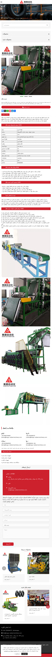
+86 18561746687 (6, 436)
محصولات (12, 18)
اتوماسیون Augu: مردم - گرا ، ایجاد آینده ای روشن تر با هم (13, 609)
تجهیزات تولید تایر (19, 18)
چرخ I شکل (31, 576)
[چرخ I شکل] (38, 563)
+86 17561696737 (30, 436)
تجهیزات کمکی (5, 460)
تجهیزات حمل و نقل (28, 18)
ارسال (8, 544)
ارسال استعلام (27, 107)
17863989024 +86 (30, 443)
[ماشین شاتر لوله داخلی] (14, 563)
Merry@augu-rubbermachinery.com (11, 445)
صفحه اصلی (5, 18)
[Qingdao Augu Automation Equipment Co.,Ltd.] (26, 1)
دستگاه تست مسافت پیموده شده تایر (10, 462)
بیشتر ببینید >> (7, 579)
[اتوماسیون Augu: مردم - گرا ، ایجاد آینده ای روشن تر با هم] (14, 598)
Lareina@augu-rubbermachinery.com (36, 437)
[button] (4, 568)
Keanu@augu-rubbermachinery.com (11, 437)
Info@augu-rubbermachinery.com (17, 490)
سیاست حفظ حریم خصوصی (10, 651)
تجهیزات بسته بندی (6, 455)
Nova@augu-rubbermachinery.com (36, 445)
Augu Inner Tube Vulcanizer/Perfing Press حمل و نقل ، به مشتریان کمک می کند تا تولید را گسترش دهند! (38, 614)
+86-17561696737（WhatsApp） (11, 630)
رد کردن (17, 654)
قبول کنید (24, 654)
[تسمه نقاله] (26, 70)
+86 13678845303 (6, 443)
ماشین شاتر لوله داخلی (10, 576)
